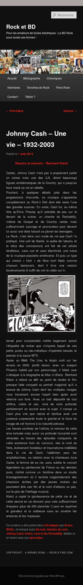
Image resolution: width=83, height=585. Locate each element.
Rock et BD (21, 26)
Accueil (12, 78)
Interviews (13, 87)
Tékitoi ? (30, 97)
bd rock (41, 529)
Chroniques (54, 78)
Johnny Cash (15, 533)
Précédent (14, 111)
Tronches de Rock (38, 87)
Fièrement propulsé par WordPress (41, 576)
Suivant (70, 111)
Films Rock (63, 87)
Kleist (29, 533)
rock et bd (40, 533)
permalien (36, 538)
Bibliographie (31, 78)
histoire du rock (57, 529)
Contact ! (12, 97)
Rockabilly (55, 533)
